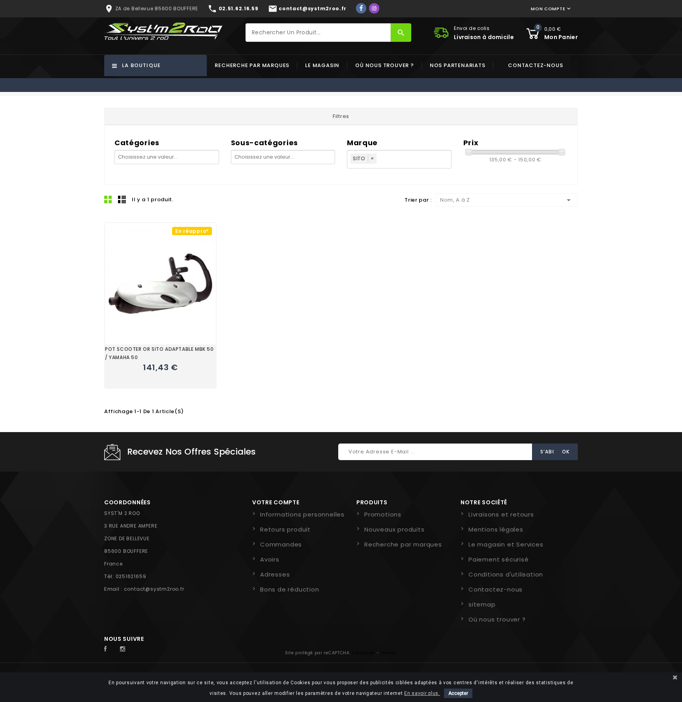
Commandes (281, 544)
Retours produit (285, 529)
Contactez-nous (535, 65)
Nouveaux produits (394, 529)
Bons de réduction (289, 589)
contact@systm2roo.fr (154, 589)
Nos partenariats (457, 65)
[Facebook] (361, 8)
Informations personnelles (302, 514)
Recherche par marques (252, 65)
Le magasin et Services (505, 544)
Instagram (124, 649)
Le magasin (322, 65)
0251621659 (131, 576)
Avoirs (269, 559)
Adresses (275, 574)
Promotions (382, 514)
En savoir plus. (422, 693)
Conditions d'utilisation (505, 574)
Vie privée (363, 653)
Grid (108, 199)
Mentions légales (495, 529)
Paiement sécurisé (498, 559)
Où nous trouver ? (384, 65)
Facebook (109, 649)
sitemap (482, 604)
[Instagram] (374, 8)
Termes (388, 653)
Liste (122, 199)
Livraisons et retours (501, 514)
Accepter (458, 693)
